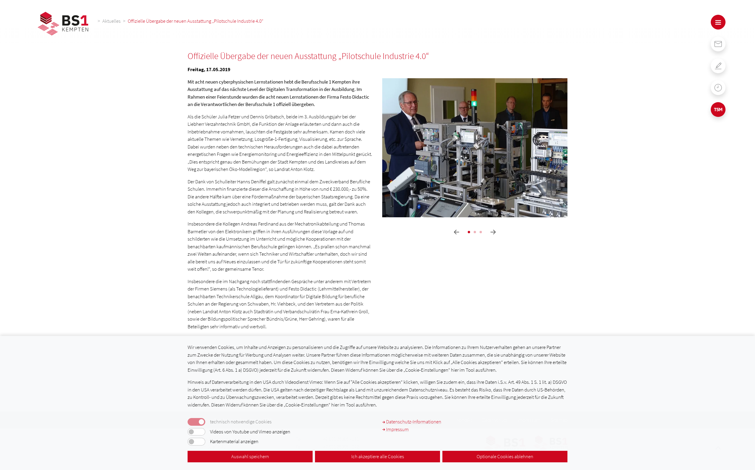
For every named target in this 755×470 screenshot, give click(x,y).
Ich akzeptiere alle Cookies (377, 456)
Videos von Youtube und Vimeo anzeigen (250, 431)
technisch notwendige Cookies (241, 421)
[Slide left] (456, 232)
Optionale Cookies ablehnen (505, 456)
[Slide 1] (469, 232)
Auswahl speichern (250, 456)
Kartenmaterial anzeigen (234, 441)
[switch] (196, 432)
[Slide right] (493, 232)
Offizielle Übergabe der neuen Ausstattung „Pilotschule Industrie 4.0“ (195, 21)
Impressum (397, 429)
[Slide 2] (475, 232)
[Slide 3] (481, 232)
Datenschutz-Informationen (413, 421)
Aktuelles (111, 21)
